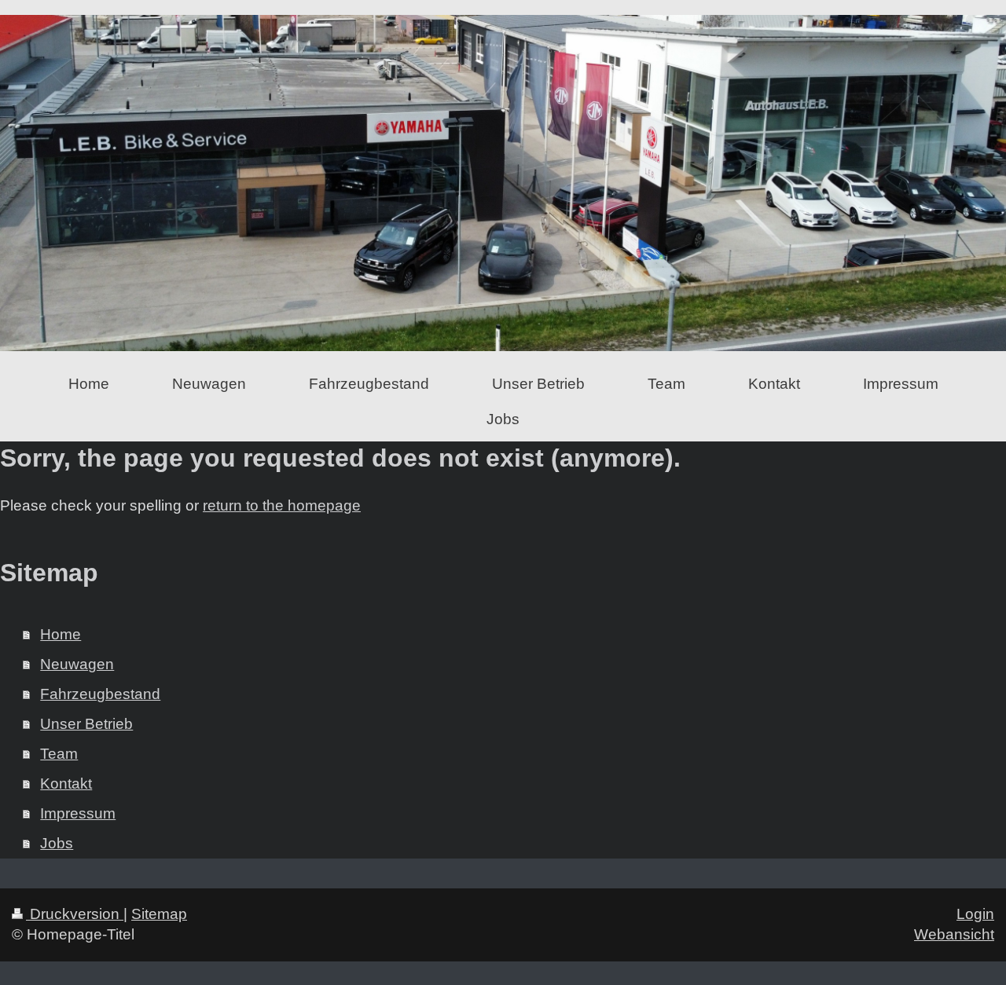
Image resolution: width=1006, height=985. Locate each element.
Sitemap (159, 914)
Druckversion (74, 914)
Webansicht (954, 934)
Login (975, 914)
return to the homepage (282, 505)
